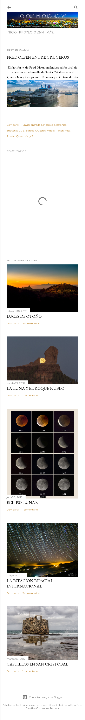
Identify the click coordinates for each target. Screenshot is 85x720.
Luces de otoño (24, 316)
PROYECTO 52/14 (31, 32)
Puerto (11, 136)
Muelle (50, 130)
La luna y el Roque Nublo (35, 388)
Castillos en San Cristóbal (37, 664)
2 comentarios (30, 593)
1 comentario (30, 395)
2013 (22, 130)
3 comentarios (30, 323)
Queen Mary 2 (24, 136)
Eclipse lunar (22, 502)
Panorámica (63, 130)
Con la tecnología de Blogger (46, 697)
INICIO (12, 32)
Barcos (30, 130)
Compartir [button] (13, 124)
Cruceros (40, 130)
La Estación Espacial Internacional (30, 583)
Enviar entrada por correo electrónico (44, 124)
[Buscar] (75, 6)
